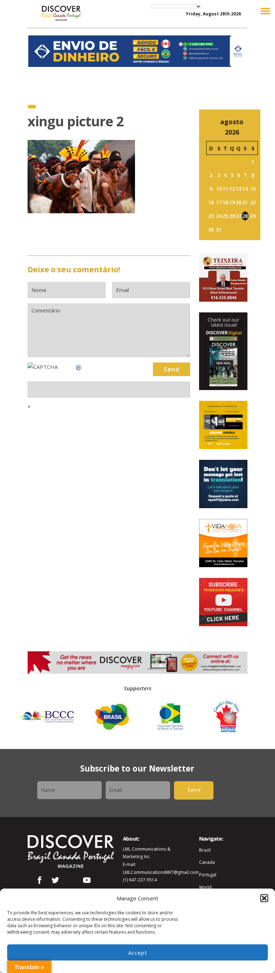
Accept (137, 952)
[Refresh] (79, 366)
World (205, 887)
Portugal (207, 875)
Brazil (205, 850)
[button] (264, 898)
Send (194, 790)
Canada (207, 862)
